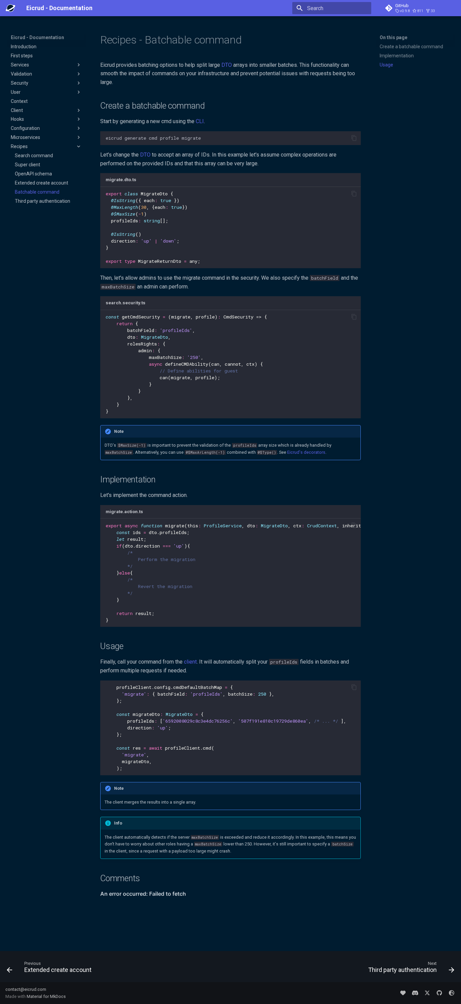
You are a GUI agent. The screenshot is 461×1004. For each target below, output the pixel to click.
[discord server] (415, 992)
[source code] (439, 992)
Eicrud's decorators (306, 452)
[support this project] (403, 992)
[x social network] (427, 992)
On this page (393, 37)
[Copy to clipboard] (354, 138)
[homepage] (451, 992)
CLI (200, 121)
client (190, 662)
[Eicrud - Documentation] (10, 8)
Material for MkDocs (46, 996)
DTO (226, 65)
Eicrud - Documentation (37, 37)
